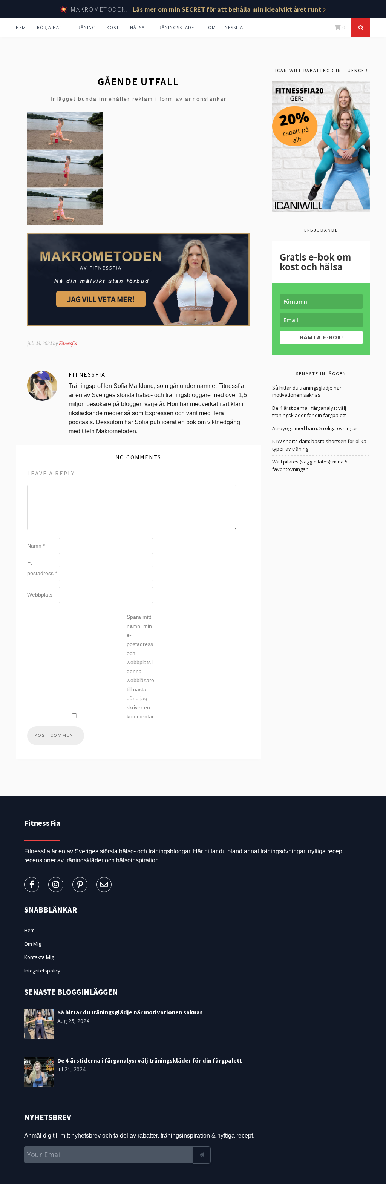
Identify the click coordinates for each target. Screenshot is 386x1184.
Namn (36, 546)
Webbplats (39, 595)
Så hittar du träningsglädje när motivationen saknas (307, 391)
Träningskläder (176, 27)
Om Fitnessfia (225, 27)
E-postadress (42, 568)
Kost (113, 27)
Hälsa (137, 27)
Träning (85, 27)
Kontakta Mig (39, 957)
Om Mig (32, 943)
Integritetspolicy (42, 970)
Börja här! (50, 27)
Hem (21, 27)
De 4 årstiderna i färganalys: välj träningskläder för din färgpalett (309, 412)
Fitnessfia (68, 343)
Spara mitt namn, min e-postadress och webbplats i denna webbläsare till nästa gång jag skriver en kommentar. (141, 666)
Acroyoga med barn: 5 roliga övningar (314, 428)
